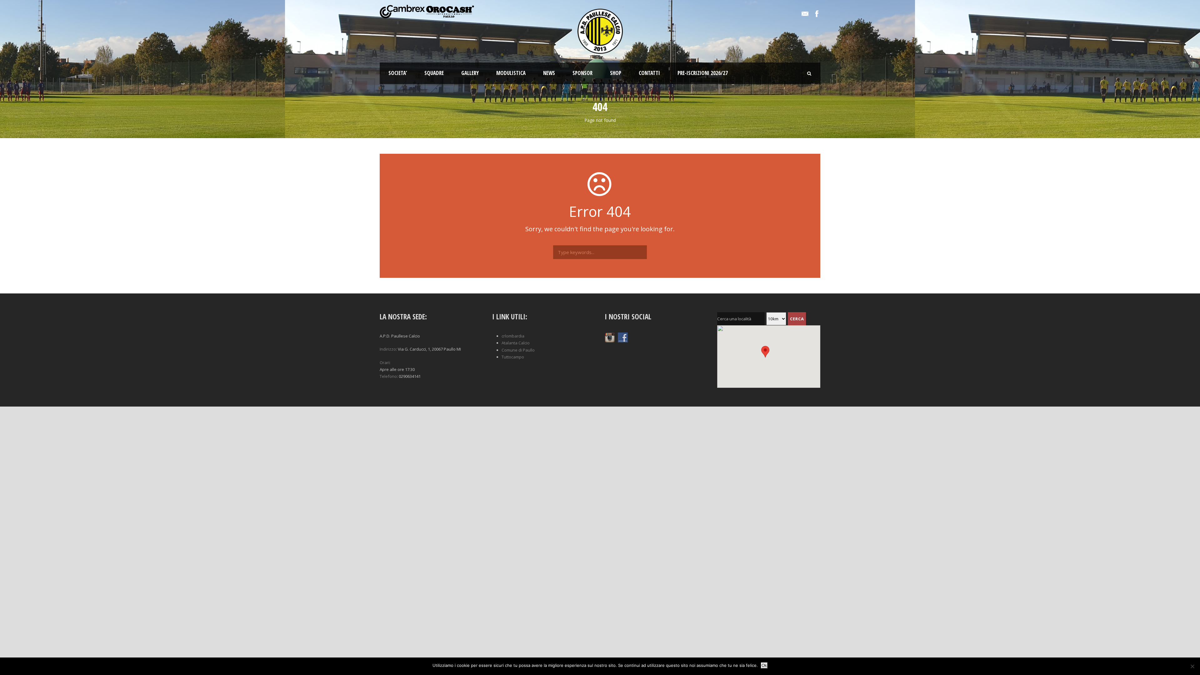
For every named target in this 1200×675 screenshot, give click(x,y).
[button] (431, 369)
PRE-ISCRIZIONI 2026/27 (703, 73)
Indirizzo (388, 349)
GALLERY (470, 73)
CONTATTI (649, 73)
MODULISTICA (511, 73)
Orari (384, 362)
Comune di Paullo (518, 350)
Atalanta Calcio (516, 343)
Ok (764, 665)
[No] (1192, 666)
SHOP (615, 73)
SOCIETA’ (397, 73)
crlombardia (513, 336)
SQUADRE (434, 73)
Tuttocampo (513, 357)
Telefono (388, 376)
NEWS (549, 73)
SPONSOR (582, 73)
